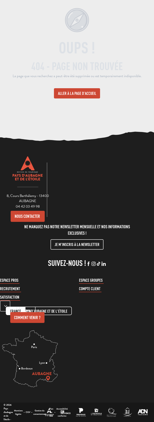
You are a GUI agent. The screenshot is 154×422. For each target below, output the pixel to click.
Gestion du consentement (39, 412)
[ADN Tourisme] (142, 412)
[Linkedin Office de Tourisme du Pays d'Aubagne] (103, 264)
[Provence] (81, 412)
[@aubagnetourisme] (93, 264)
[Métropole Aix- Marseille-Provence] (96, 412)
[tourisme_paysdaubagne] (98, 264)
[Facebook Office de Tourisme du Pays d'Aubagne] (88, 264)
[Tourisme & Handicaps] (127, 412)
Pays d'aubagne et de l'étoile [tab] (45, 311)
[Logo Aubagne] (28, 171)
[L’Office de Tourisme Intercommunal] (49, 412)
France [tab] (15, 311)
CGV (28, 412)
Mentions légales (18, 412)
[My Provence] (65, 412)
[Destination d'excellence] (112, 412)
